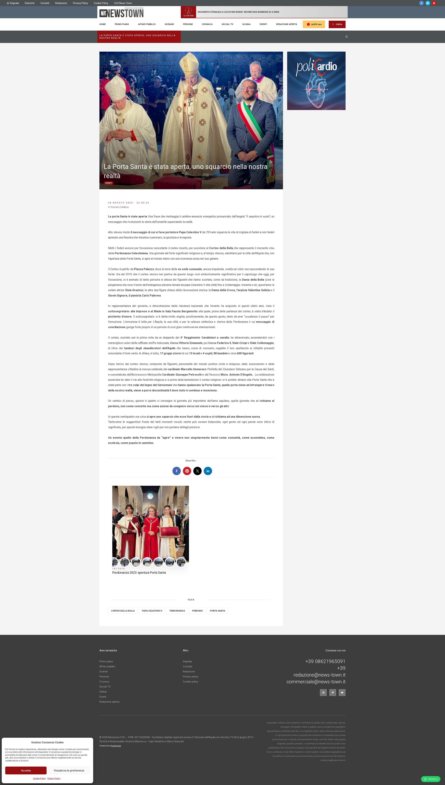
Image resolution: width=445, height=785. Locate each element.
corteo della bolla (123, 610)
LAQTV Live (316, 24)
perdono (197, 610)
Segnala (14, 3)
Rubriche (30, 3)
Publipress (116, 746)
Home (102, 24)
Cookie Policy (39, 778)
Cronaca (207, 24)
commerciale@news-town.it (316, 682)
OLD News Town (123, 3)
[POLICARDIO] (316, 81)
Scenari (169, 24)
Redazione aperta (286, 24)
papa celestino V (152, 610)
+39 (341, 668)
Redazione (61, 3)
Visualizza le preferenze (69, 770)
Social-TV (227, 24)
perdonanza (177, 610)
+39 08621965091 (325, 661)
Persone (188, 24)
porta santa (217, 610)
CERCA (339, 24)
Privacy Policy (53, 778)
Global (246, 24)
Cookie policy (190, 681)
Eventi (263, 24)
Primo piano (122, 24)
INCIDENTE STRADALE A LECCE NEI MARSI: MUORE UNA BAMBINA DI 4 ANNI (238, 12)
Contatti (45, 3)
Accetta (26, 770)
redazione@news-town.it (320, 675)
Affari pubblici (147, 24)
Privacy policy (190, 676)
